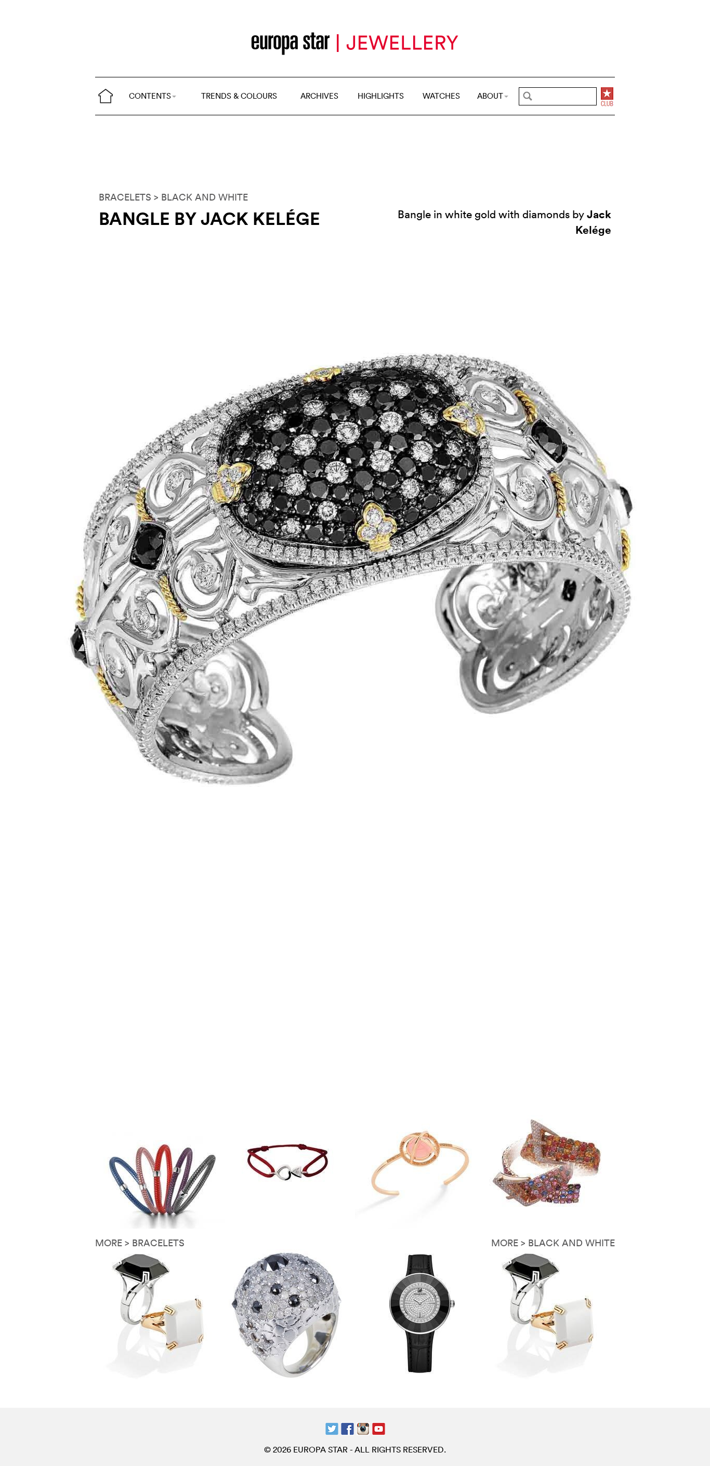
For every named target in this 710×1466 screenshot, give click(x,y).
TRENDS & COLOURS (239, 96)
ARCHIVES (319, 96)
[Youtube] (378, 1428)
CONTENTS (150, 96)
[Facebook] (347, 1428)
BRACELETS (125, 197)
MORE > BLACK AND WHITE (553, 1243)
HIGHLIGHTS (381, 96)
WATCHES (441, 96)
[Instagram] (363, 1428)
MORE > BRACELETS (140, 1243)
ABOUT (490, 96)
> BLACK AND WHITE (201, 197)
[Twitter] (331, 1428)
